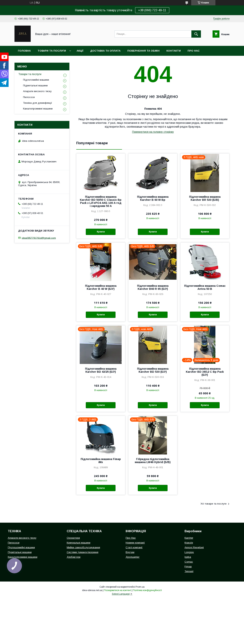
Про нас (194, 50)
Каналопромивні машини (38, 108)
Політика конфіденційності (147, 590)
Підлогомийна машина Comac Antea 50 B (205, 287)
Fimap (188, 566)
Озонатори (73, 537)
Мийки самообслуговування (83, 547)
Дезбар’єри (73, 557)
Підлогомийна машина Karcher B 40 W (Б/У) (100, 287)
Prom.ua (140, 587)
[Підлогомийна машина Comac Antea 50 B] (205, 262)
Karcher (189, 537)
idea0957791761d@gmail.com (39, 237)
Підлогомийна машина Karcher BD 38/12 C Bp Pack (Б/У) (205, 371)
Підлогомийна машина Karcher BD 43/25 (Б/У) (100, 370)
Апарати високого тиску (37, 91)
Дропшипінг (133, 557)
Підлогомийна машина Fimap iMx (101, 461)
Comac (189, 561)
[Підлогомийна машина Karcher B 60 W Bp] (152, 173)
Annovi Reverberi (194, 547)
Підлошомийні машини (21, 547)
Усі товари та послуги (213, 503)
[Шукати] (196, 34)
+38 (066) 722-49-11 (152, 10)
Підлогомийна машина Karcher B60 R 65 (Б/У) (153, 287)
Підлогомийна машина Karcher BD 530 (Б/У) (153, 370)
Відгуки (130, 552)
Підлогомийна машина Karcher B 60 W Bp (153, 198)
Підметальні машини (35, 85)
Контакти (173, 50)
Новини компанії (135, 542)
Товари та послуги (52, 50)
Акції (80, 50)
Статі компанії (134, 547)
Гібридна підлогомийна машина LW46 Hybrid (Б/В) (153, 461)
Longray (189, 552)
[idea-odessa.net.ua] (22, 40)
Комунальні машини (78, 542)
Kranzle (189, 542)
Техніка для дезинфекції (37, 102)
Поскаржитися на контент (117, 590)
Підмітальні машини (20, 552)
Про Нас (131, 537)
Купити (101, 231)
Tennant (189, 571)
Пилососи (29, 97)
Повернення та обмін (143, 50)
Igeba (188, 557)
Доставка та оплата (105, 50)
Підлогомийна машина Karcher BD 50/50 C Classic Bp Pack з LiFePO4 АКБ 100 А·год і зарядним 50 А (100, 201)
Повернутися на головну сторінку (153, 131)
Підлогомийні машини (36, 79)
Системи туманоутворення (82, 552)
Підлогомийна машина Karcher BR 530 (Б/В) (205, 198)
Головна (24, 50)
